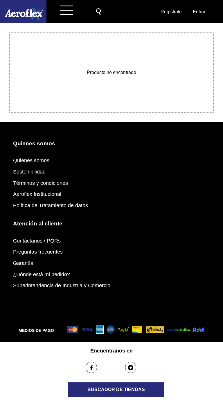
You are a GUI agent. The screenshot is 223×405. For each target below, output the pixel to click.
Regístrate (171, 11)
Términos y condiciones (40, 183)
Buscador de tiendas (116, 389)
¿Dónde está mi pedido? (41, 274)
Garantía (23, 263)
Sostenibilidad (29, 172)
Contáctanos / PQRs (37, 241)
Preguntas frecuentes (38, 252)
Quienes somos (31, 160)
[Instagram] (130, 367)
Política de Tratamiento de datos (50, 205)
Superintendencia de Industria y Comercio (61, 285)
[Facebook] (91, 367)
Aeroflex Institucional (37, 194)
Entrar (199, 11)
